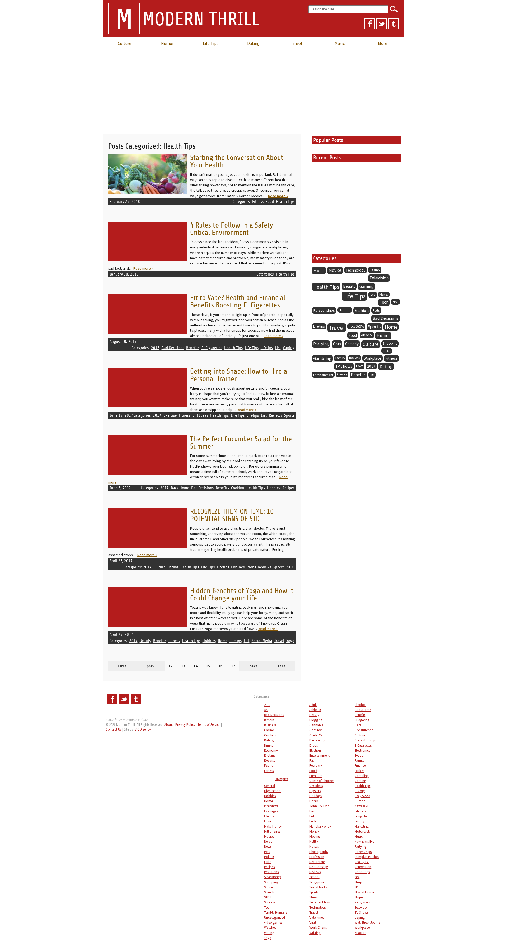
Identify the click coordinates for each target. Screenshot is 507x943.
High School (272, 791)
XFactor (360, 933)
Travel (296, 43)
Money (383, 294)
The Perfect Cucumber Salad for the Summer (241, 442)
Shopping (390, 343)
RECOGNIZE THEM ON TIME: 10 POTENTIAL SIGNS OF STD (232, 515)
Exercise (170, 415)
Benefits (192, 348)
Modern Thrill (187, 19)
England (270, 755)
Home (222, 641)
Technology (355, 270)
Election (315, 750)
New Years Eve (364, 841)
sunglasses (362, 902)
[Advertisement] (253, 89)
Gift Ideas (200, 415)
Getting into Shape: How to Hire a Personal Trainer (238, 375)
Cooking (237, 488)
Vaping (288, 348)
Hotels (313, 801)
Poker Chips (363, 852)
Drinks (387, 351)
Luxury (359, 821)
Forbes (359, 771)
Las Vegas (271, 811)
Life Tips (210, 43)
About (168, 724)
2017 (155, 348)
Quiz (267, 862)
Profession (316, 857)
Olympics (281, 779)
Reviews (275, 415)
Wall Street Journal (368, 922)
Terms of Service (209, 724)
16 (220, 666)
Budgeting (362, 720)
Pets (376, 310)
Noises (314, 846)
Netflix (313, 841)
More (382, 43)
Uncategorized (274, 917)
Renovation (363, 867)
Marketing (362, 826)
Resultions (247, 567)
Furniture (315, 776)
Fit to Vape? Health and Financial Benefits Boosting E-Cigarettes (237, 301)
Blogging (315, 720)
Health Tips (285, 202)
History (360, 791)
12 (170, 666)
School (314, 877)
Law (312, 811)
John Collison (319, 806)
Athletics (315, 710)
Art (266, 710)
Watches (270, 927)
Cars (337, 344)
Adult (313, 705)
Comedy (352, 343)
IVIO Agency (142, 729)
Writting (315, 933)
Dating (253, 43)
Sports (289, 415)
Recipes (288, 488)
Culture (124, 43)
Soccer (269, 887)
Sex (372, 294)
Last (281, 666)
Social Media (262, 641)
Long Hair (362, 816)
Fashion (362, 310)
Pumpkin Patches (367, 857)
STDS (290, 567)
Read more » (278, 195)
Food (270, 202)
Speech (279, 567)
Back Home (180, 488)
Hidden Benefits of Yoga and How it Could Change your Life (241, 594)
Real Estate (317, 862)
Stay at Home (364, 892)
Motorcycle (362, 831)
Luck (312, 821)
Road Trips (362, 872)
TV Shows (343, 366)
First (122, 666)
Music (340, 43)
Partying (321, 344)
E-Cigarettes (211, 348)
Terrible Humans (275, 912)
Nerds (268, 841)
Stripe (359, 897)
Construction (364, 730)
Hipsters (315, 791)
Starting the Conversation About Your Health (236, 161)
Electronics (362, 750)
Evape (359, 755)
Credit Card (317, 735)
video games (273, 922)
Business (270, 725)
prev (150, 666)
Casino (374, 270)
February (315, 765)
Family (340, 358)
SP (356, 887)
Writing (269, 933)
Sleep (358, 882)
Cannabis (316, 725)
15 (208, 666)
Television (379, 278)
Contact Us (113, 729)
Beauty (145, 641)
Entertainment (323, 374)
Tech (383, 302)
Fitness (258, 202)
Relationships (324, 310)
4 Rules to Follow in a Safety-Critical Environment (233, 228)
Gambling (322, 358)
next (253, 666)
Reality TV (362, 862)
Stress (313, 897)
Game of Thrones (321, 781)
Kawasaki (361, 806)
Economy (271, 750)
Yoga (290, 641)
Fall (311, 760)
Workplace (372, 358)
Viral (395, 302)
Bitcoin (269, 720)
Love (359, 366)
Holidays (315, 796)
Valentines (316, 917)
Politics (269, 857)
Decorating (317, 740)
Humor (167, 43)
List (278, 348)
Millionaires (272, 831)
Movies (335, 270)
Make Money (273, 826)
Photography (318, 852)
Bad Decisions (173, 348)
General (269, 786)
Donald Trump (365, 740)
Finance (360, 765)
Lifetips (267, 348)
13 (183, 666)
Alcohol (367, 335)
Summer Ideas (319, 902)
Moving (314, 836)
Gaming (366, 286)
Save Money (272, 877)
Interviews (271, 806)
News (267, 846)
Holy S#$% (356, 326)
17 (233, 666)
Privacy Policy (185, 724)
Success (269, 902)
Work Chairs (318, 927)
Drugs (313, 745)
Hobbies (273, 488)
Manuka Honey (320, 826)
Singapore (316, 882)
